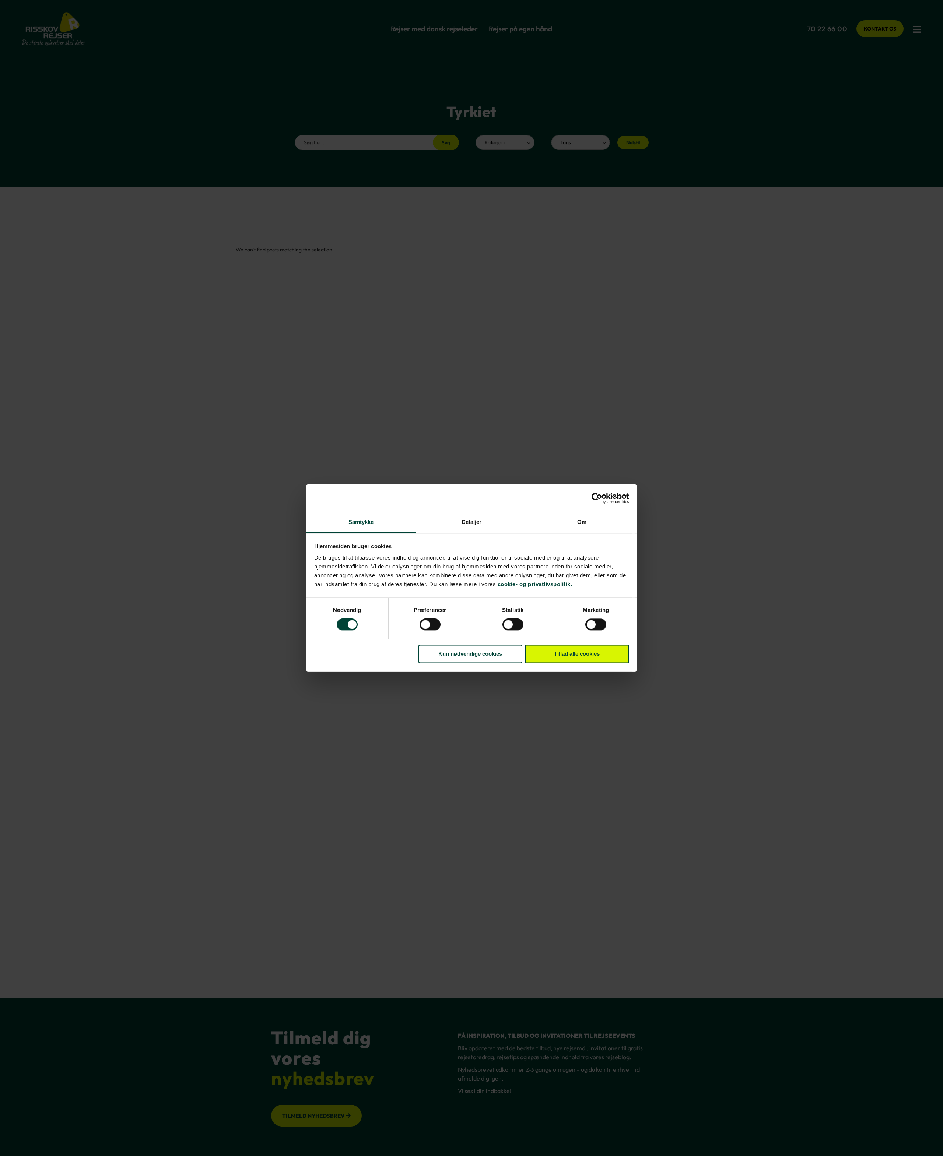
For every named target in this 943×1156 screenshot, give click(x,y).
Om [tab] (581, 522)
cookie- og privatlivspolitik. (535, 584)
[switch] (430, 625)
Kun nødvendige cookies (470, 654)
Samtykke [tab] (361, 522)
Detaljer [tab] (472, 522)
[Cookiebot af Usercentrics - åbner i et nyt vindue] (597, 498)
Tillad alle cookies (577, 654)
